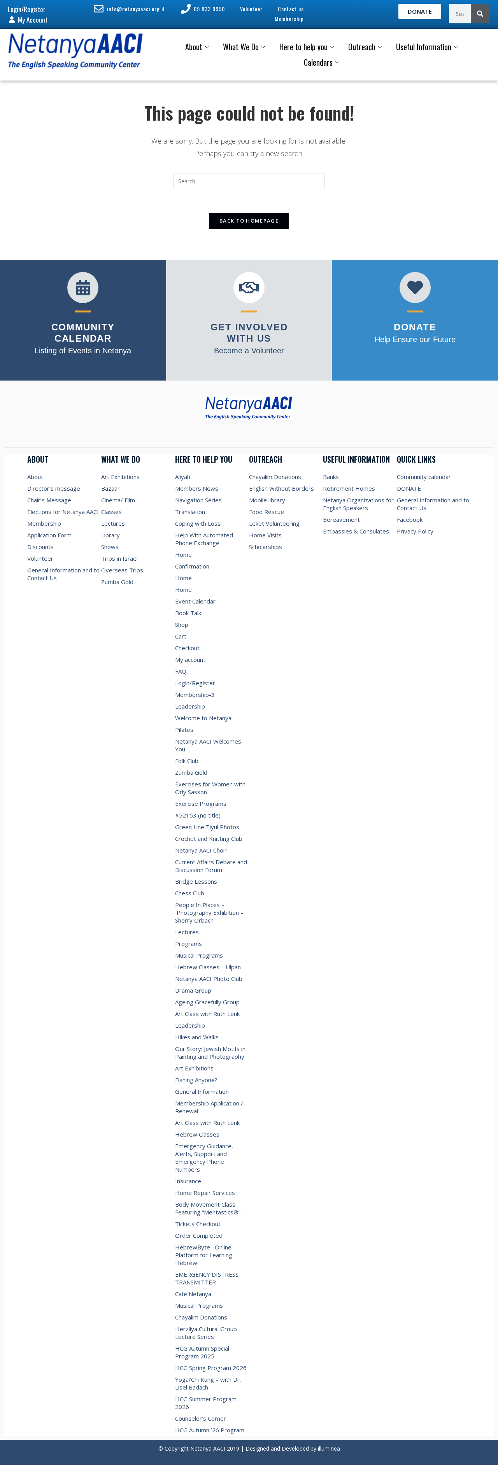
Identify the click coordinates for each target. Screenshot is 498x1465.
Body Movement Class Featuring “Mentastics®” (207, 1208)
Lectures (113, 523)
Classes (111, 512)
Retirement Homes (349, 488)
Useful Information (423, 47)
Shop (181, 624)
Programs (188, 943)
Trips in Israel (119, 558)
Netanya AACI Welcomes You (209, 745)
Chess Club (189, 893)
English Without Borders (281, 488)
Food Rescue (266, 512)
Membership (44, 523)
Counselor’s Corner (200, 1418)
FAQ (180, 671)
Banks (331, 477)
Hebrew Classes (197, 1134)
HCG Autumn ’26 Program (209, 1430)
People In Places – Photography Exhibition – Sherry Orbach (209, 912)
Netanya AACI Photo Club (208, 979)
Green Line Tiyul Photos (207, 827)
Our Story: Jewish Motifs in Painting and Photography (210, 1052)
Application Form (49, 535)
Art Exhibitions (120, 477)
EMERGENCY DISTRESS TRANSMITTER (206, 1278)
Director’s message (53, 488)
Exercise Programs (200, 803)
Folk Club (186, 761)
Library (110, 535)
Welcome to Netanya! (204, 718)
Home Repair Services (205, 1193)
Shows (110, 547)
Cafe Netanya (193, 1294)
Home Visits (265, 535)
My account (190, 659)
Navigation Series (198, 500)
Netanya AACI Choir (201, 850)
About (193, 47)
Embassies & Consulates (356, 531)
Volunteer (40, 558)
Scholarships (265, 547)
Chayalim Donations (201, 1317)
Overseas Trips (122, 570)
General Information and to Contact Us (63, 574)
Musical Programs (199, 955)
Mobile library (267, 500)
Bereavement (341, 519)
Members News (196, 488)
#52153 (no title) (198, 815)
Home (183, 554)
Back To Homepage (249, 220)
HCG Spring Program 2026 (211, 1368)
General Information (202, 1091)
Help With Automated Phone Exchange (204, 539)
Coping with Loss (198, 523)
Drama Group (193, 990)
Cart (180, 636)
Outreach (361, 47)
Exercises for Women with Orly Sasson (210, 788)
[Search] (480, 13)
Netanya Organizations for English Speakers (358, 504)
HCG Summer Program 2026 (206, 1403)
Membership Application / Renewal (209, 1107)
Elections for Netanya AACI (63, 512)
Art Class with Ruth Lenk (207, 1014)
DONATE (409, 488)
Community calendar (424, 477)
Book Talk (188, 613)
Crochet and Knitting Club (208, 838)
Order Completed (199, 1235)
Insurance (188, 1181)
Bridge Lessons (196, 881)
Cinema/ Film (118, 500)
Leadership (190, 706)
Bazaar (110, 488)
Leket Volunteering (274, 523)
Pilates (184, 729)
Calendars (318, 62)
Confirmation (192, 566)
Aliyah (182, 477)
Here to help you (303, 47)
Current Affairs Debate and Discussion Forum (211, 866)
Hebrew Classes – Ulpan (208, 967)
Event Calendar (195, 601)
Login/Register (195, 683)
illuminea (329, 1448)
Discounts (40, 547)
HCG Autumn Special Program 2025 (202, 1352)
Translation (190, 512)
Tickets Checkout (198, 1224)
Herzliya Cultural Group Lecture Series (206, 1332)
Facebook (410, 519)
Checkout (187, 648)
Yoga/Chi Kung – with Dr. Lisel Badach (208, 1383)
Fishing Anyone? (196, 1080)
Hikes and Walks (197, 1037)
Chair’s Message (49, 500)
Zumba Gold (117, 582)
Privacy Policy (415, 531)
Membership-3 (195, 694)
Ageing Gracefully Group (207, 1002)
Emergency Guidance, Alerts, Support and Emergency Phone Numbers (204, 1157)
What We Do (241, 47)
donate (415, 327)
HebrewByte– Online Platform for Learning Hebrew (203, 1255)
